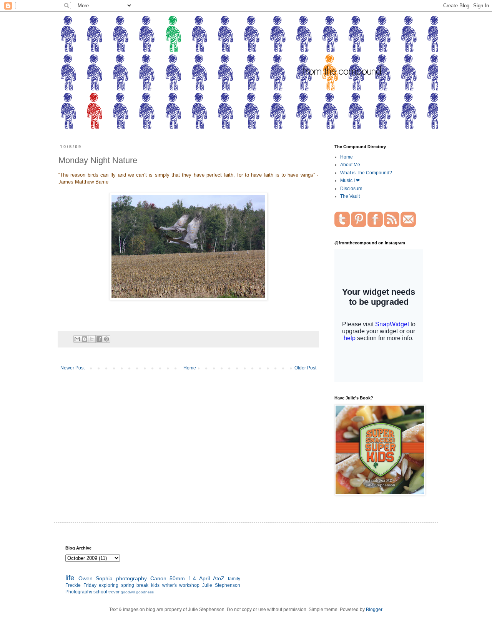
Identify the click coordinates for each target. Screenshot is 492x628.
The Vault (350, 196)
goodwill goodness (137, 592)
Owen (85, 578)
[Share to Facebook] (99, 339)
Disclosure (351, 188)
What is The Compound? (366, 172)
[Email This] (77, 339)
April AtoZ (211, 578)
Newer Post (72, 368)
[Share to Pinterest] (106, 339)
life (70, 578)
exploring (108, 585)
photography (131, 578)
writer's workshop (181, 585)
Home (189, 368)
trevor (114, 592)
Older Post (305, 368)
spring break (135, 585)
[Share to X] (92, 339)
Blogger (374, 609)
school (100, 592)
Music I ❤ (350, 180)
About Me (350, 164)
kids (155, 585)
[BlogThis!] (84, 339)
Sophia (104, 578)
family (234, 578)
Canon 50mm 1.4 (173, 578)
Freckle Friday (80, 585)
